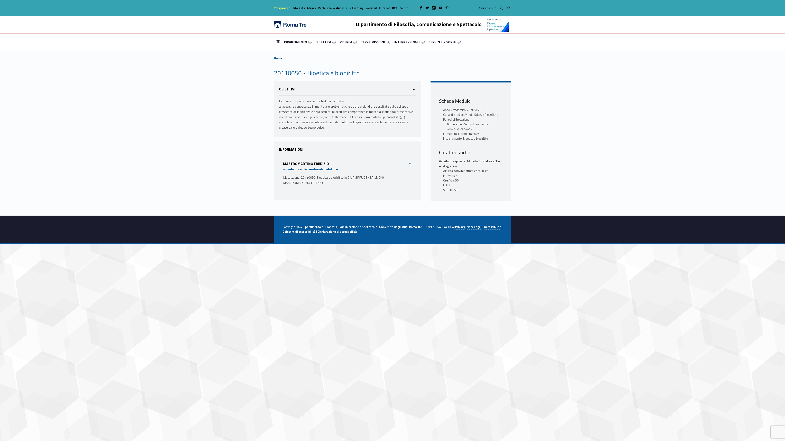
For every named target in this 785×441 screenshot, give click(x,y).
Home (278, 42)
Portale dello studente (332, 8)
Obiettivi (287, 89)
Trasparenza (282, 8)
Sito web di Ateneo (304, 8)
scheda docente (295, 169)
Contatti (404, 8)
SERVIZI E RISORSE (442, 42)
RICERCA (346, 42)
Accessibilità (492, 227)
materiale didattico (323, 169)
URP (394, 8)
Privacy (460, 227)
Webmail (371, 8)
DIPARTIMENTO (295, 42)
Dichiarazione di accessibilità (337, 231)
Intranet (384, 8)
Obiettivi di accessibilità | (300, 231)
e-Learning (356, 8)
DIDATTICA (323, 42)
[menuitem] (278, 42)
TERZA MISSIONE (373, 42)
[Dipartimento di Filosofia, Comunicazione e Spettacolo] (290, 24)
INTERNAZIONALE (407, 42)
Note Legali (474, 227)
